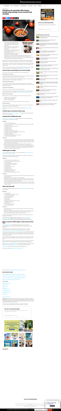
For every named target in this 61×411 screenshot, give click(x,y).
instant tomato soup (30, 299)
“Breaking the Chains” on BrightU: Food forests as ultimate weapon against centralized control (48, 90)
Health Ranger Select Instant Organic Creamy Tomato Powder (12, 231)
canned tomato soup (11, 298)
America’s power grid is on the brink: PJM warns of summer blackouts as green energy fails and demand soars (48, 104)
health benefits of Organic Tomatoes (17, 248)
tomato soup (15, 301)
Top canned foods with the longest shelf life (24, 92)
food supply (17, 299)
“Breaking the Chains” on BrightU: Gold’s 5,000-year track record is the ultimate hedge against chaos (49, 55)
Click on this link (5, 246)
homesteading (22, 299)
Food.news (15, 244)
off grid (3, 300)
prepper (11, 300)
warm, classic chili (25, 188)
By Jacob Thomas (45, 38)
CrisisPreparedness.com (25, 68)
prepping (20, 300)
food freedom (8, 299)
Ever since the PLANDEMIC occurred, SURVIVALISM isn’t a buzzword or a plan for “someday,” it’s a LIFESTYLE (48, 51)
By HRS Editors (44, 73)
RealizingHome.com (5, 288)
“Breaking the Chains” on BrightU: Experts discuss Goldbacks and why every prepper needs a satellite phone (49, 97)
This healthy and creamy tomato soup (8, 118)
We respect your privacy (26, 405)
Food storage (13, 299)
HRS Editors (9, 16)
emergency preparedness (25, 298)
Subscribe (50, 409)
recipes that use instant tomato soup (14, 113)
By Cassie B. (44, 66)
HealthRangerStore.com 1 (6, 290)
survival (3, 301)
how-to (26, 299)
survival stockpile (8, 301)
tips (12, 301)
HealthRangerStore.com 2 (6, 292)
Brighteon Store (15, 243)
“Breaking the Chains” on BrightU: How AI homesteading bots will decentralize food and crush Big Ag (49, 69)
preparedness (7, 300)
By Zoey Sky (44, 49)
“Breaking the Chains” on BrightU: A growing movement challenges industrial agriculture (48, 40)
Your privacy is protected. (7, 315)
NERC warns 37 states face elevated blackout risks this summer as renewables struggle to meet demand (49, 65)
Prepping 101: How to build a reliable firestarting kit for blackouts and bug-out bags (48, 62)
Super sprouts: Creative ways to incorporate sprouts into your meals (13, 277)
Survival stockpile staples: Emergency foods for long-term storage (13, 274)
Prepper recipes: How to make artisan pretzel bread (11, 279)
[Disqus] (18, 361)
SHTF (32, 300)
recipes (30, 300)
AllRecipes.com (4, 286)
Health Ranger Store (7, 224)
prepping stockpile (25, 300)
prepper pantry (16, 300)
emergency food (17, 298)
